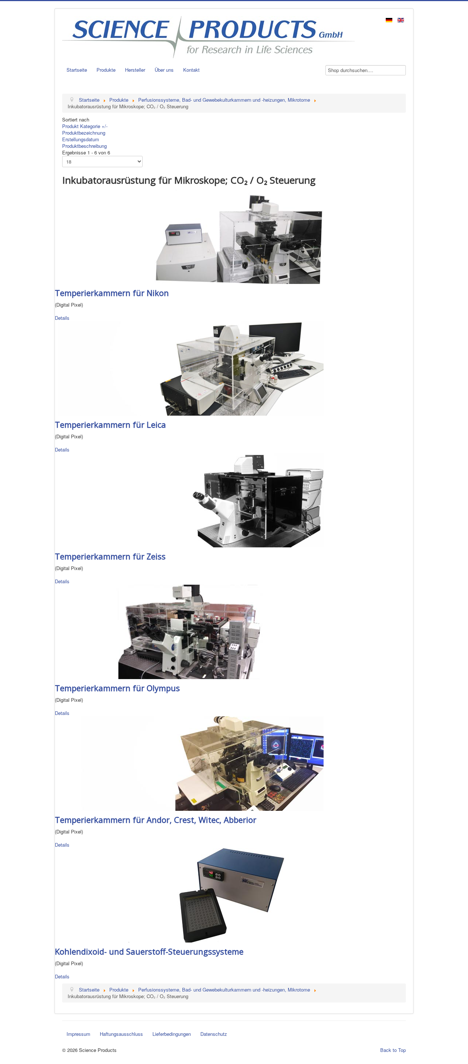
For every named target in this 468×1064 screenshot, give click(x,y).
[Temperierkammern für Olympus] (189, 630)
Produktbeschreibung (84, 145)
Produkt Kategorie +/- (84, 126)
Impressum (78, 1033)
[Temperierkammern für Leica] (189, 367)
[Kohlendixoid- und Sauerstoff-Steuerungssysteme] (189, 894)
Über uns (164, 69)
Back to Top (393, 1049)
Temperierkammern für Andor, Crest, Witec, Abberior (155, 819)
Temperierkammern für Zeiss (110, 556)
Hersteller (135, 69)
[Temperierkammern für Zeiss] (189, 499)
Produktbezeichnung (83, 132)
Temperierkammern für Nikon (112, 292)
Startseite (77, 69)
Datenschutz (213, 1033)
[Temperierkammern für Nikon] (189, 235)
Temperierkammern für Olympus (117, 687)
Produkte (106, 69)
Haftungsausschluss (121, 1033)
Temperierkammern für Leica (110, 424)
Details (62, 317)
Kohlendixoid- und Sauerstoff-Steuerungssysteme (149, 951)
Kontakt (191, 69)
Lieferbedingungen (171, 1033)
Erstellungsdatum (80, 139)
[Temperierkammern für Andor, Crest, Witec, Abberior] (189, 762)
